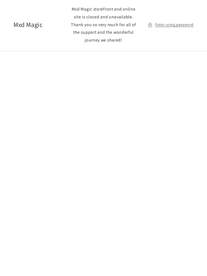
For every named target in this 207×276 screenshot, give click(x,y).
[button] (171, 24)
